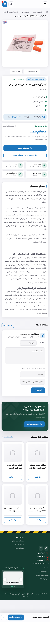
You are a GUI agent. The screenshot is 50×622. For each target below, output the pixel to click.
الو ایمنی (31, 291)
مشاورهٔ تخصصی (43, 571)
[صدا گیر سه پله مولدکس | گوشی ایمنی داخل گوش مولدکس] (37, 462)
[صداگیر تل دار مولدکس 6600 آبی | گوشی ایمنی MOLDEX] (37, 504)
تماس (36, 477)
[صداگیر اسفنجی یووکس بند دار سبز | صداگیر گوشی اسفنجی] (13, 504)
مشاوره (14, 71)
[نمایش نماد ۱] (12, 586)
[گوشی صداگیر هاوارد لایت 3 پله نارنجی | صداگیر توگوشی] (13, 462)
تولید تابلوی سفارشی (41, 575)
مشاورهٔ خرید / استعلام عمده (23, 155)
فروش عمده (44, 579)
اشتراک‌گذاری (31, 71)
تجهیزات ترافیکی (19, 544)
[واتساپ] (4, 617)
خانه (46, 12)
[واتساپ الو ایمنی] (41, 548)
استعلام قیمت (23, 148)
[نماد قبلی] (20, 579)
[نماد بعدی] (4, 579)
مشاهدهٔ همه (8, 437)
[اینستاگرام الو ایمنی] (46, 548)
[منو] (45, 4)
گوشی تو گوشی (23, 257)
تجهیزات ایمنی (37, 12)
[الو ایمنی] (43, 540)
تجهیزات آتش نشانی (18, 541)
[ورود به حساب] (11, 4)
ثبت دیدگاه (6, 325)
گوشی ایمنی (25, 12)
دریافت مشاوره (33, 424)
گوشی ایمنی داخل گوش (10, 12)
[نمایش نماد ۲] (14, 586)
